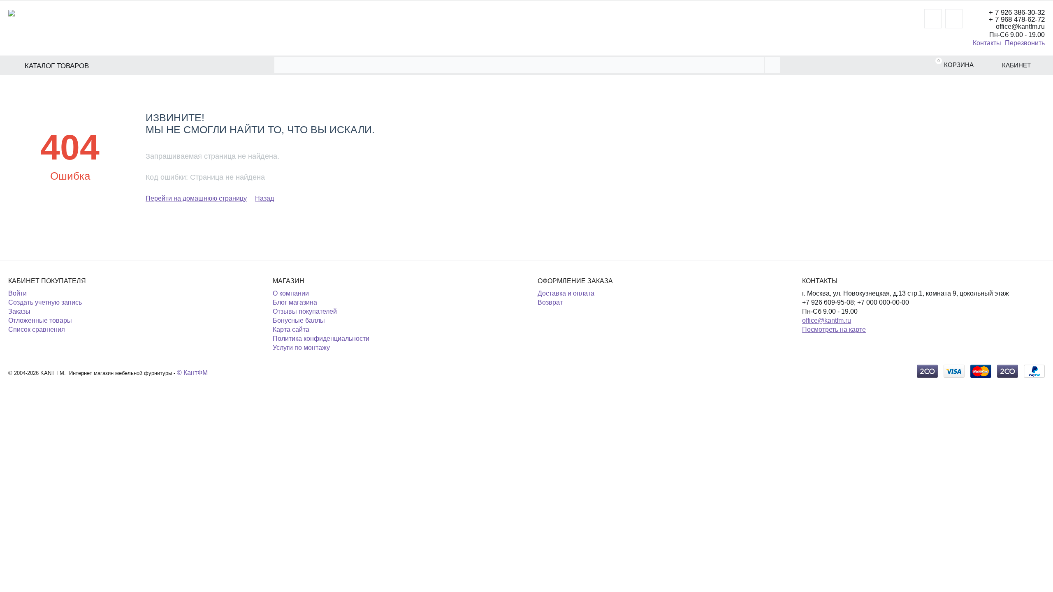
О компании (291, 293)
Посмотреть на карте (834, 329)
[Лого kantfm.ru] (11, 12)
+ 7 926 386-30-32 (1017, 12)
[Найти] (772, 65)
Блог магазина (295, 302)
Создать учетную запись (45, 302)
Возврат (550, 302)
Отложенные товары (40, 320)
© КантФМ (192, 372)
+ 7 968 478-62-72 (1017, 19)
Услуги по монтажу (301, 347)
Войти (17, 293)
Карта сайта (291, 329)
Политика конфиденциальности (321, 338)
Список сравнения (36, 329)
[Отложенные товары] (933, 18)
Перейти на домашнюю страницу (196, 198)
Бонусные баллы (299, 320)
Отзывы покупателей (305, 311)
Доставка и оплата (566, 293)
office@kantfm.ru (826, 320)
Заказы (19, 311)
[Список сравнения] (954, 18)
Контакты (987, 42)
